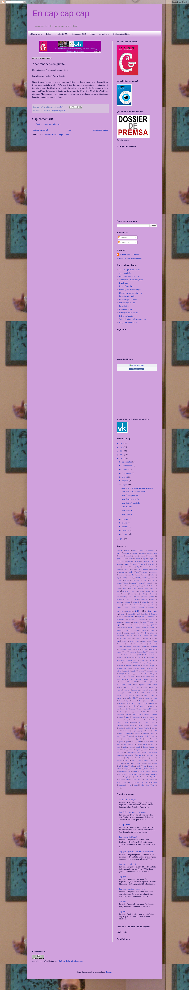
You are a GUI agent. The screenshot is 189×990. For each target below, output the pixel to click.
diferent (144, 649)
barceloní (136, 580)
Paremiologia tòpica (127, 302)
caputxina (143, 625)
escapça (152, 665)
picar (130, 736)
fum (129, 684)
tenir (131, 769)
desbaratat (128, 646)
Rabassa (145, 747)
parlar (147, 728)
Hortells (151, 693)
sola (128, 763)
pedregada (126, 731)
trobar (146, 774)
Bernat (146, 586)
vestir (131, 782)
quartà (138, 747)
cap (56, 110)
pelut (120, 733)
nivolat (126, 722)
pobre (121, 742)
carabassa (122, 627)
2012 (122, 538)
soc (153, 761)
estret (137, 674)
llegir (127, 701)
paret (141, 728)
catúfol (128, 630)
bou (153, 591)
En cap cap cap (60, 13)
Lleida (134, 701)
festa (118, 679)
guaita (63, 110)
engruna (135, 663)
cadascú (126, 605)
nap (127, 720)
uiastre (144, 777)
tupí (126, 777)
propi (118, 747)
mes (134, 714)
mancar (151, 706)
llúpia (139, 703)
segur (132, 758)
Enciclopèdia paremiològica (130, 289)
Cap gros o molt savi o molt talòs (132, 889)
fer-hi (132, 676)
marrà (140, 709)
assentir (121, 575)
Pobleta (146, 739)
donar (155, 655)
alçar (131, 558)
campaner (151, 607)
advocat (134, 553)
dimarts (119, 652)
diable (137, 649)
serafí (133, 761)
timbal (146, 769)
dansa (121, 644)
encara (152, 660)
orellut (132, 725)
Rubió (152, 750)
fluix (129, 682)
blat (130, 588)
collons (152, 633)
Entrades (123, 237)
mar (118, 709)
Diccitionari (123, 282)
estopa (121, 673)
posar (118, 744)
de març (125, 526)
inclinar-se (129, 695)
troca (120, 777)
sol (123, 763)
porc (145, 742)
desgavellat (153, 646)
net (147, 720)
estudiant (145, 674)
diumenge (133, 652)
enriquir (154, 663)
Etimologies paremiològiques (130, 292)
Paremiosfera (124, 306)
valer (127, 780)
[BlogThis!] (73, 107)
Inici (70, 129)
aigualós (129, 556)
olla (153, 722)
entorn (121, 665)
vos (148, 785)
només (133, 722)
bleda (141, 588)
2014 (122, 454)
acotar (119, 553)
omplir (119, 725)
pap (155, 725)
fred (118, 684)
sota (138, 763)
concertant (129, 635)
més (139, 714)
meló (144, 711)
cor (125, 638)
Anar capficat (126, 510)
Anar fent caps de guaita (130, 495)
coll (145, 633)
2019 (122, 443)
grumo (145, 687)
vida (146, 782)
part (153, 728)
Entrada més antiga (100, 129)
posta (124, 744)
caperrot (151, 619)
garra (142, 684)
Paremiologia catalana (127, 296)
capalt (138, 614)
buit (118, 597)
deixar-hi (119, 646)
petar (152, 733)
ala (125, 558)
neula (152, 720)
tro (140, 774)
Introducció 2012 (79, 34)
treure (126, 774)
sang (139, 752)
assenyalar (130, 575)
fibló (131, 679)
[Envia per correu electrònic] (70, 107)
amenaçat (146, 561)
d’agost (125, 477)
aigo (155, 553)
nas (132, 720)
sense (147, 758)
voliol (142, 785)
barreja (152, 580)
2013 (122, 458)
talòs (132, 766)
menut (128, 714)
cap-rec (123, 614)
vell (139, 779)
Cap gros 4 (123, 876)
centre (152, 630)
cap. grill (131, 614)
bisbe (118, 588)
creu (138, 641)
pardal (121, 728)
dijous (152, 649)
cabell (136, 599)
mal (133, 706)
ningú (118, 722)
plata (141, 736)
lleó (140, 701)
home (125, 693)
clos (132, 633)
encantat (142, 660)
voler (136, 785)
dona (140, 654)
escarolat (127, 668)
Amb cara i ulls (125, 273)
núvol (146, 722)
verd (124, 782)
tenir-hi (138, 768)
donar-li (121, 657)
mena (152, 712)
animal (126, 567)
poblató (132, 739)
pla (136, 736)
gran (126, 687)
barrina (133, 583)
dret (139, 657)
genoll (155, 684)
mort (144, 717)
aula (138, 575)
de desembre (127, 461)
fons (135, 682)
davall (144, 644)
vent (152, 779)
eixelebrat (151, 657)
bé (117, 586)
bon (118, 591)
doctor (119, 655)
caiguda (144, 605)
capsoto (126, 625)
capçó (121, 617)
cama (133, 607)
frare (152, 682)
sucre (149, 763)
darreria (136, 644)
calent (119, 607)
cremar (131, 641)
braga (118, 594)
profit (152, 744)
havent (144, 690)
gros (138, 687)
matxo (137, 712)
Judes (145, 695)
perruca (137, 733)
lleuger (154, 701)
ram (118, 750)
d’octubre (126, 469)
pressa (131, 744)
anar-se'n (151, 564)
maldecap (143, 706)
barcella (127, 580)
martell (147, 709)
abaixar (119, 550)
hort (144, 693)
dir (125, 652)
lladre (140, 698)
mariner (132, 709)
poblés (139, 739)
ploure (119, 739)
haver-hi (151, 690)
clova (138, 633)
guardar (127, 690)
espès (133, 671)
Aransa (119, 569)
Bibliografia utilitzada (121, 34)
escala (145, 665)
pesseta (145, 733)
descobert (137, 646)
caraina (130, 627)
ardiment (154, 569)
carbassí (137, 627)
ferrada (145, 676)
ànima (119, 567)
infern (138, 695)
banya (152, 578)
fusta (135, 684)
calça (152, 605)
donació (147, 655)
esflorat (119, 671)
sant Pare (119, 758)
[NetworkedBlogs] (136, 365)
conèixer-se (147, 635)
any (137, 566)
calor (126, 607)
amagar (129, 561)
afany (142, 553)
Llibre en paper (36, 34)
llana (155, 698)
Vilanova (154, 782)
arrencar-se (122, 572)
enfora (127, 663)
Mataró (122, 712)
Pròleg (92, 34)
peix (149, 731)
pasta (118, 731)
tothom (135, 771)
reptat (130, 750)
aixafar (143, 556)
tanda (138, 766)
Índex (48, 34)
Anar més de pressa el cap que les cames (137, 487)
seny (153, 758)
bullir (124, 597)
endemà (119, 663)
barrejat (119, 583)
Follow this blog (137, 369)
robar (145, 750)
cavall (136, 630)
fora (141, 682)
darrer (128, 644)
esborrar (128, 665)
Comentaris (124, 242)
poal (125, 739)
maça (152, 703)
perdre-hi (129, 733)
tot (129, 771)
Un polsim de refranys (128, 322)
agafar (149, 553)
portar (152, 741)
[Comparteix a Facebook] (78, 107)
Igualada (119, 695)
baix (124, 577)
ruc (118, 752)
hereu (118, 693)
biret (152, 586)
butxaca (144, 597)
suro (155, 763)
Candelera (120, 611)
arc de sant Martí (142, 569)
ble (135, 588)
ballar (137, 577)
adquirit (126, 553)
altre (122, 561)
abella (134, 550)
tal (120, 766)
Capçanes (154, 614)
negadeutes (139, 720)
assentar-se (153, 572)
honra (132, 693)
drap (133, 657)
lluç (133, 703)
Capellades (141, 619)
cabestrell (136, 602)
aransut (126, 569)
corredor (138, 638)
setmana (146, 761)
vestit (137, 782)
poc (127, 741)
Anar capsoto (126, 506)
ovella (145, 725)
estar (155, 671)
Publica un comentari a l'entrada (48, 124)
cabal (152, 596)
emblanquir (120, 660)
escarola (119, 668)
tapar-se (151, 766)
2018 (122, 447)
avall (145, 575)
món (127, 717)
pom (139, 741)
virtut (129, 785)
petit (118, 736)
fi (127, 679)
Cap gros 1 (123, 901)
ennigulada (144, 663)
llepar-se (146, 701)
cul (150, 641)
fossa (146, 682)
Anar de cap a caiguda (130, 499)
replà (123, 750)
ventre (119, 782)
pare (135, 728)
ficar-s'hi (139, 679)
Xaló (118, 788)
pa (151, 725)
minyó (146, 714)
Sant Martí (139, 755)
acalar (142, 550)
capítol (152, 622)
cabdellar (119, 599)
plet (153, 736)
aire (136, 556)
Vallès (134, 780)
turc (131, 777)
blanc (124, 588)
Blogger (109, 972)
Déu (130, 649)
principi (145, 744)
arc (132, 569)
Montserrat (136, 717)
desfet (145, 646)
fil (117, 682)
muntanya (120, 720)
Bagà (118, 578)
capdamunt (130, 616)
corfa (131, 638)
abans (127, 550)
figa (145, 679)
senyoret (119, 761)
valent (121, 780)
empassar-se (132, 660)
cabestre (127, 602)
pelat (155, 731)
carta (152, 627)
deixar (152, 644)
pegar (134, 731)
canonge (129, 611)
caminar (141, 607)
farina (118, 676)
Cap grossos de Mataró (128, 837)
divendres (142, 652)
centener (144, 630)
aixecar (151, 556)
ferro (152, 676)
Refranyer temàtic (126, 315)
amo (153, 561)
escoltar (143, 668)
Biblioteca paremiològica (129, 276)
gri (132, 687)
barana (119, 580)
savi (126, 758)
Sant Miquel (150, 755)
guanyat (119, 690)
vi (142, 782)
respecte (138, 750)
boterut (140, 591)
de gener (125, 534)
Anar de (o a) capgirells (130, 503)
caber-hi (119, 602)
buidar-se (151, 594)
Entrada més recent (40, 129)
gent (120, 687)
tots (148, 771)
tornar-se (154, 769)
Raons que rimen (125, 309)
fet (123, 679)
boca (146, 588)
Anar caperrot (126, 514)
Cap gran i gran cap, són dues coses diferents (136, 851)
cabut (118, 605)
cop (120, 638)
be (153, 583)
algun (145, 558)
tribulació (133, 774)
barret (126, 583)
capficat (119, 622)
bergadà (137, 586)
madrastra (120, 706)
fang (152, 674)
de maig (125, 519)
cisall (126, 633)
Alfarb (138, 558)
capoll (119, 625)
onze (125, 725)
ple (147, 736)
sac (122, 752)
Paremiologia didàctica (128, 299)
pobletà (154, 739)
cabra (152, 602)
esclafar (135, 668)
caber (152, 599)
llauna (121, 701)
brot (137, 594)
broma (131, 594)
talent (126, 766)
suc (144, 763)
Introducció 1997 (61, 34)
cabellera (144, 599)
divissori (151, 652)
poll (133, 742)
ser (126, 760)
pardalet (128, 728)
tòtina (142, 771)
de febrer (126, 530)
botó (147, 591)
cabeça (128, 599)
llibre (121, 703)
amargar (137, 561)
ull (150, 777)
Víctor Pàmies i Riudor (129, 254)
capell (132, 619)
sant (144, 752)
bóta (133, 591)
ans (132, 567)
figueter (152, 679)
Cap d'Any (152, 611)
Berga (130, 586)
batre (148, 583)
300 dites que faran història (129, 269)
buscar (137, 597)
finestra (123, 682)
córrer (146, 638)
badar (152, 575)
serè (139, 761)
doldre (126, 655)
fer (59, 110)
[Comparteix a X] (75, 107)
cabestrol (145, 602)
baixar (131, 578)
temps (126, 769)
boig (152, 588)
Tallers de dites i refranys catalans (132, 319)
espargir (126, 671)
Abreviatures (104, 34)
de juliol (125, 480)
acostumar (151, 550)
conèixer (138, 635)
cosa (152, 638)
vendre (146, 780)
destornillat (122, 649)
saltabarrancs (131, 752)
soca (118, 763)
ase (137, 572)
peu (124, 736)
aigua (121, 556)
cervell (119, 633)
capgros (136, 622)
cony (155, 635)
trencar (154, 771)
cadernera (135, 605)
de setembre (127, 473)
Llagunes (148, 698)
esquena (141, 671)
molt (121, 717)
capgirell (127, 622)
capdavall (140, 616)
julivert (119, 698)
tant (145, 766)
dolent (133, 655)
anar (52, 110)
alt (118, 561)
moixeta (154, 714)
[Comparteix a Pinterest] (80, 107)
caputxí (134, 625)
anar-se (143, 564)
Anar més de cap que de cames (133, 491)
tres (120, 774)
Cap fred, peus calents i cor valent (132, 812)
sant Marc (128, 755)
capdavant (151, 617)
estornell (129, 674)
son (133, 763)
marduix (125, 709)
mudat (152, 717)
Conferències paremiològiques (131, 279)
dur (144, 657)
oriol (138, 725)
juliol (152, 695)
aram (152, 567)
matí (129, 712)
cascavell (119, 630)
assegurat (144, 572)
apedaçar (145, 567)
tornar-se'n (122, 771)
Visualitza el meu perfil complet (129, 258)
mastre (155, 709)
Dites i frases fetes (126, 286)
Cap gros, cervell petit (127, 864)
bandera (145, 578)
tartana (119, 769)
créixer (124, 641)
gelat (148, 684)
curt (155, 641)
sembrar (139, 758)
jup (125, 698)
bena (123, 586)
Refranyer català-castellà (128, 312)
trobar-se (154, 774)
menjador (120, 714)
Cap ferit (122, 911)
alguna (152, 558)
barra (144, 580)
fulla (123, 684)
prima (138, 744)
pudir (125, 747)
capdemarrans (121, 619)
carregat (145, 627)
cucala (144, 641)
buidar (144, 594)
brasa (124, 594)
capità (144, 622)
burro (130, 597)
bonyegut (126, 591)
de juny (125, 484)
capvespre (153, 625)
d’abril (125, 522)
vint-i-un (122, 785)
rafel (152, 747)
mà (146, 703)
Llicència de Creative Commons (70, 961)
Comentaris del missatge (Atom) (56, 134)
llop (127, 703)
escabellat (137, 665)
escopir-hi (151, 668)
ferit (138, 676)
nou (140, 722)
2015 (122, 451)
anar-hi (135, 564)
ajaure (119, 558)
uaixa (137, 777)
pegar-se (142, 731)
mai (127, 706)
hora (138, 693)
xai (153, 785)
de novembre (127, 465)
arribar (131, 572)
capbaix (145, 614)
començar (120, 635)
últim (155, 777)
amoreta (119, 564)
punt (131, 747)
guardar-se (135, 690)
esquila (149, 671)
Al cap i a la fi (124, 824)
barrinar (141, 583)
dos (128, 657)
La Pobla (132, 698)
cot (118, 641)
